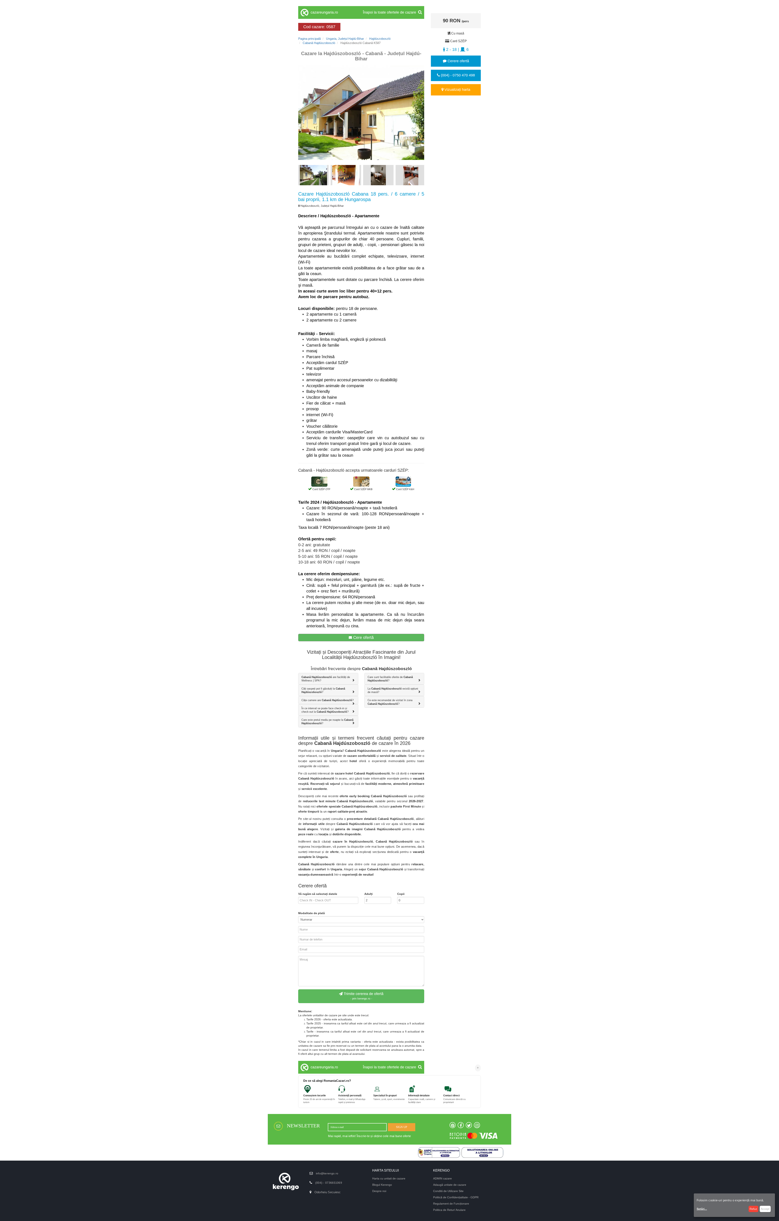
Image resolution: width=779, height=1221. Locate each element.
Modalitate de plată (311, 913)
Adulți (368, 893)
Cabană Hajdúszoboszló (319, 43)
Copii (401, 893)
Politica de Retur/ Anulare (449, 1209)
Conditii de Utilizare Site (448, 1191)
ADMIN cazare (442, 1178)
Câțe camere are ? (327, 700)
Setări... (702, 1208)
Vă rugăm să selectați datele (317, 893)
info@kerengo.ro (327, 1173)
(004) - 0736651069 (328, 1182)
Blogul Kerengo (382, 1184)
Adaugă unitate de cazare (449, 1184)
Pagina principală (309, 38)
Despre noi (379, 1191)
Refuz (753, 1208)
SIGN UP (401, 1127)
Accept (765, 1208)
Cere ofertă (363, 637)
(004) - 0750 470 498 (457, 75)
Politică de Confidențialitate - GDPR (456, 1197)
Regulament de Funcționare (451, 1203)
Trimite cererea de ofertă (363, 996)
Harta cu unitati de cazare (388, 1178)
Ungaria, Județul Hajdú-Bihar (345, 38)
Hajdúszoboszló (380, 38)
